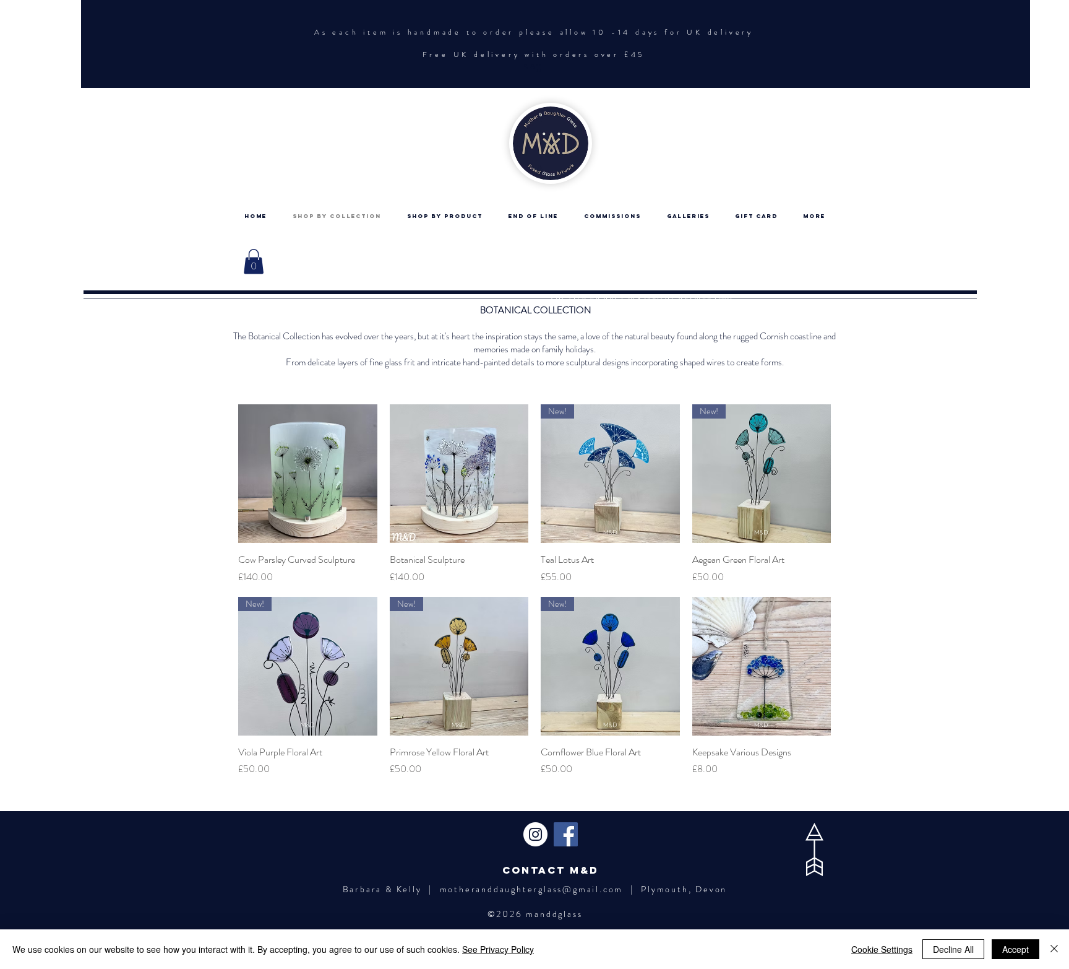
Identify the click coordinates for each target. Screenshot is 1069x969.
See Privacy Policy (498, 949)
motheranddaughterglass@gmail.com (532, 889)
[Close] (1054, 949)
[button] (253, 261)
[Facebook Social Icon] (566, 834)
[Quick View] (307, 474)
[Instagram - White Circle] (535, 834)
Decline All (953, 949)
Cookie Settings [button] (881, 949)
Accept (1015, 949)
